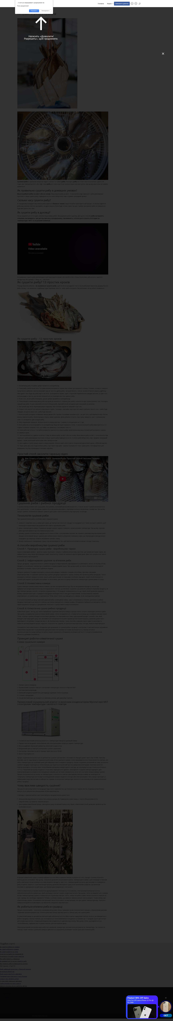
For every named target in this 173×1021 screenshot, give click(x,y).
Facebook (132, 4)
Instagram (135, 4)
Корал (109, 4)
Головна (101, 4)
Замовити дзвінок (122, 4)
